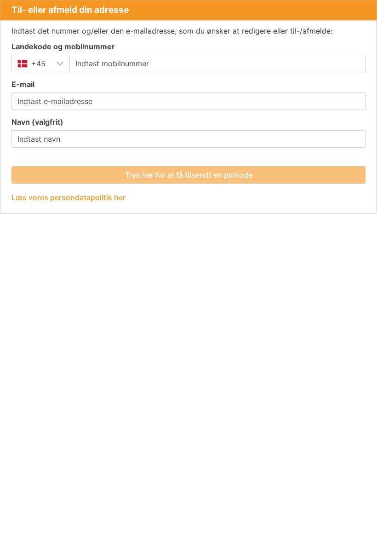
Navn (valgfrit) (37, 122)
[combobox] (31, 63)
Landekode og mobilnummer (63, 46)
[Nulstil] (358, 10)
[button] (60, 63)
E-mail (22, 84)
